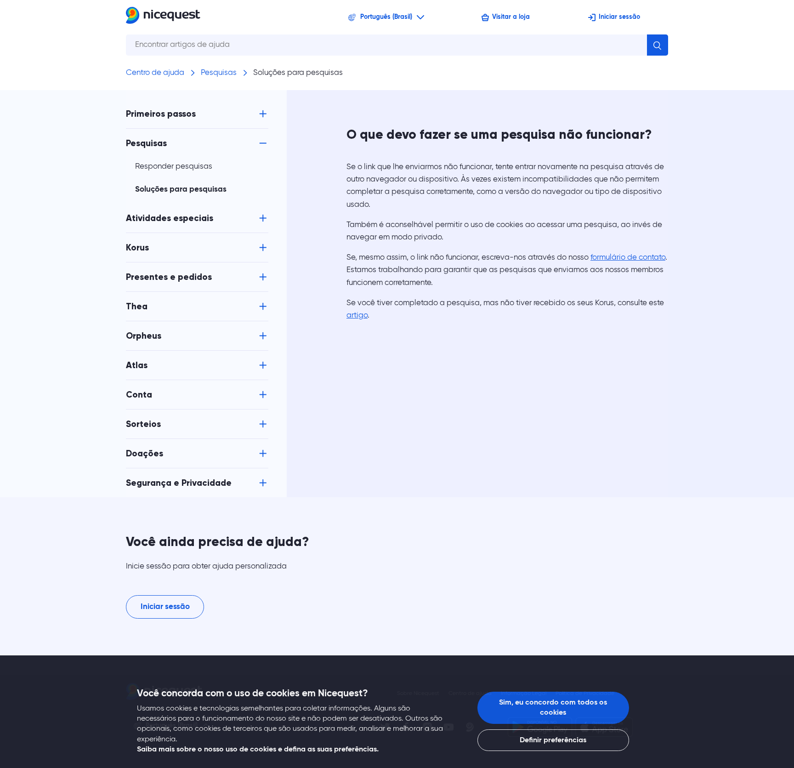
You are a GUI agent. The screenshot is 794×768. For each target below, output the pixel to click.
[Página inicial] (163, 17)
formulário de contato (627, 258)
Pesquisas (219, 73)
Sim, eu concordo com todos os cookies (553, 708)
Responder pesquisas (173, 167)
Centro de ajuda (155, 73)
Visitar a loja (511, 17)
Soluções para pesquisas (298, 73)
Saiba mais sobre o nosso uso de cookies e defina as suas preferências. (258, 749)
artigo (357, 315)
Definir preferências (553, 740)
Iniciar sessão (619, 17)
